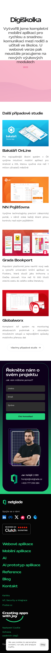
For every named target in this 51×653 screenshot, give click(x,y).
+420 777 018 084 (30, 483)
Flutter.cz (7, 605)
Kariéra (6, 595)
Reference (11, 572)
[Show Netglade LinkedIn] (4, 517)
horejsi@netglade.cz (31, 479)
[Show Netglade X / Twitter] (17, 517)
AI (4, 558)
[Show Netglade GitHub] (29, 517)
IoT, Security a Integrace (14, 600)
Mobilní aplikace (16, 551)
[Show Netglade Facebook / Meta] (10, 517)
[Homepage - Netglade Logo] (11, 5)
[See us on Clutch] (16, 529)
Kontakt (10, 586)
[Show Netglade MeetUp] (23, 517)
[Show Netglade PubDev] (35, 517)
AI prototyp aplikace (21, 565)
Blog (6, 579)
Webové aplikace (17, 544)
